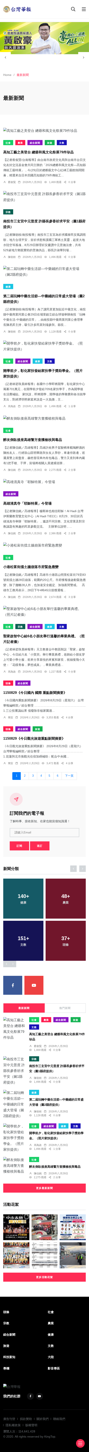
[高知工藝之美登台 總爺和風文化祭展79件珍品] (44, 131)
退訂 (40, 845)
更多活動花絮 (44, 1277)
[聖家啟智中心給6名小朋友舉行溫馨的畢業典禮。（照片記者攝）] (44, 611)
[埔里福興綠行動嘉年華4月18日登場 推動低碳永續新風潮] (16, 1255)
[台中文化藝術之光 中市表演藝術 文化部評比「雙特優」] (16, 1227)
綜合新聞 (35, 143)
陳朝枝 (12, 257)
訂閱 (19, 845)
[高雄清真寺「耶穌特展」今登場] (44, 482)
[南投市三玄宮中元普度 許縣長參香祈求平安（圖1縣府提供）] (44, 197)
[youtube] (33, 985)
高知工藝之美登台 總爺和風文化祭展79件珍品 (38, 152)
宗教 (8, 212)
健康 (8, 286)
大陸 (51, 1357)
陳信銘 (12, 469)
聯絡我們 (59, 1419)
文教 (61, 143)
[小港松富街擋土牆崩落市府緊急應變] (44, 545)
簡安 (10, 717)
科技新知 (9, 1357)
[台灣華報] (17, 9)
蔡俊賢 (12, 182)
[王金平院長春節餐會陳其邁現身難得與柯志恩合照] (45, 1227)
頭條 (8, 683)
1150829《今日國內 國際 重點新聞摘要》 (35, 692)
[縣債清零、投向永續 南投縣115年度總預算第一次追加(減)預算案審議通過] (45, 1255)
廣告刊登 (9, 1419)
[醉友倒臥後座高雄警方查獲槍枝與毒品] (44, 418)
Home (7, 75)
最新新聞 (24, 1008)
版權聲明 (31, 1425)
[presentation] (5, 57)
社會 (8, 143)
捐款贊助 (26, 1419)
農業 (20, 143)
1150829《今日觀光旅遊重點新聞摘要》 (34, 738)
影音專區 (54, 1368)
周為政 (12, 406)
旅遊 (49, 143)
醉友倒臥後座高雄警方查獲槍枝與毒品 (32, 440)
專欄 (6, 1368)
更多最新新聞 (44, 1188)
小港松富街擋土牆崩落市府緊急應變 (31, 567)
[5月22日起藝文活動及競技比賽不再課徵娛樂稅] (73, 1227)
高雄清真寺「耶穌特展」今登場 (27, 503)
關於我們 (43, 1419)
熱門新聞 (65, 1008)
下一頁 (69, 775)
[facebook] (12, 985)
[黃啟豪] (44, 38)
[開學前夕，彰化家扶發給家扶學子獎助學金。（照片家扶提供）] (44, 346)
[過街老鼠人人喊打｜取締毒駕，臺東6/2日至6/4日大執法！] (73, 1255)
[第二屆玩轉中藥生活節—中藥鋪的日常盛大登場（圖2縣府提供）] (44, 271)
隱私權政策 (13, 1425)
